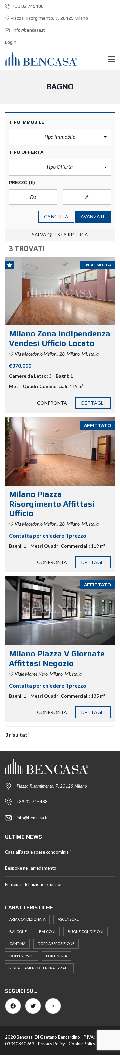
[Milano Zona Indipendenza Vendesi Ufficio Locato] (60, 291)
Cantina (17, 943)
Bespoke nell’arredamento (30, 868)
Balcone (18, 931)
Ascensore (68, 919)
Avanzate (93, 216)
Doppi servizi (21, 956)
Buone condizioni (85, 931)
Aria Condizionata (27, 919)
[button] (60, 137)
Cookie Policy (82, 1043)
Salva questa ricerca (60, 234)
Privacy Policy (51, 1043)
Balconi (47, 931)
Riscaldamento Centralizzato (39, 968)
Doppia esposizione (56, 943)
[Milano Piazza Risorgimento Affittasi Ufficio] (60, 451)
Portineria (56, 956)
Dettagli (93, 403)
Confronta (52, 403)
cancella (56, 216)
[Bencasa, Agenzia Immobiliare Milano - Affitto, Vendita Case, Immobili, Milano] (38, 59)
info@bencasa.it (28, 30)
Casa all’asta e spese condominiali (38, 852)
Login (10, 42)
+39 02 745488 (28, 6)
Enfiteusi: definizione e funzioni (34, 884)
